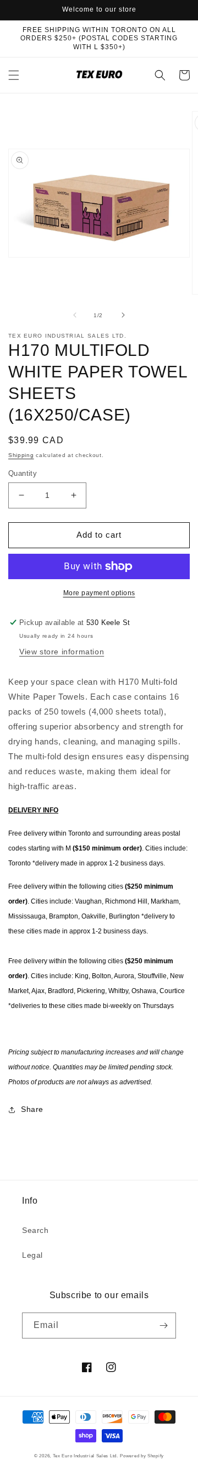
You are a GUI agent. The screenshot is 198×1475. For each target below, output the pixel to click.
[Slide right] (123, 315)
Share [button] (32, 1109)
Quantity (22, 473)
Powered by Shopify (142, 1455)
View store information (61, 651)
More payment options (99, 593)
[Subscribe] (163, 1325)
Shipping (21, 455)
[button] (14, 75)
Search (35, 1230)
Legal (32, 1255)
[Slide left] (75, 315)
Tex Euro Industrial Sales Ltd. (85, 1455)
